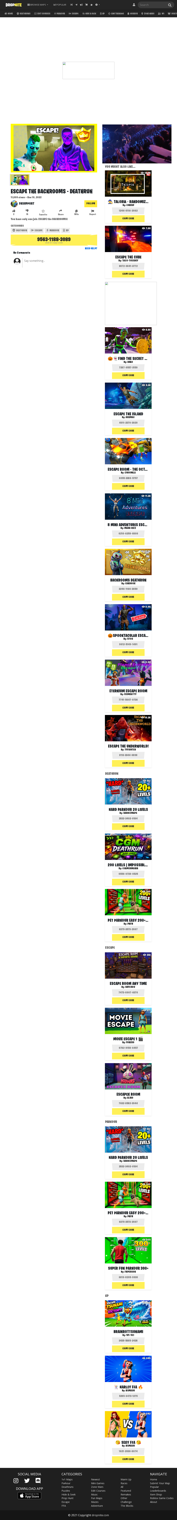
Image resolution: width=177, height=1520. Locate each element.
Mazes (95, 1502)
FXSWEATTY (130, 694)
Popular (154, 1486)
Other (124, 1498)
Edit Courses (43, 14)
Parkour (60, 14)
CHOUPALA (130, 472)
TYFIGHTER (130, 749)
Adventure (97, 1505)
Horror (134, 14)
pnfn (130, 924)
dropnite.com (100, 1515)
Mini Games (97, 1483)
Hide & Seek (90, 14)
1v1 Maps (67, 1479)
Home (10, 14)
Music (94, 1494)
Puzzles (66, 1490)
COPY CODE (128, 218)
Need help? (91, 248)
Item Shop (156, 1494)
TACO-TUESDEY (130, 260)
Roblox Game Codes (162, 1498)
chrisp (130, 205)
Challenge (126, 1502)
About (153, 1502)
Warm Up (126, 1479)
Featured (126, 1490)
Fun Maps (96, 1498)
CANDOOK (130, 583)
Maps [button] (38, 4)
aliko (130, 1098)
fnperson (130, 1272)
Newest (95, 1479)
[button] (97, 5)
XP (103, 14)
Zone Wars (149, 14)
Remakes (126, 1494)
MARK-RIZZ (130, 528)
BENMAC (130, 417)
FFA (64, 1505)
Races (124, 1483)
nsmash (130, 1390)
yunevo (130, 1042)
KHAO (130, 362)
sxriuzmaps (130, 813)
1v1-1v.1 (130, 1335)
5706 (130, 639)
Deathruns (24, 14)
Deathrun (21, 230)
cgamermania (130, 868)
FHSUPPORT (26, 203)
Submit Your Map (160, 1483)
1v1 (162, 14)
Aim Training (117, 14)
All (122, 1486)
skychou (130, 987)
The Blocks (127, 1505)
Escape (74, 14)
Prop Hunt (67, 1498)
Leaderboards (158, 1490)
